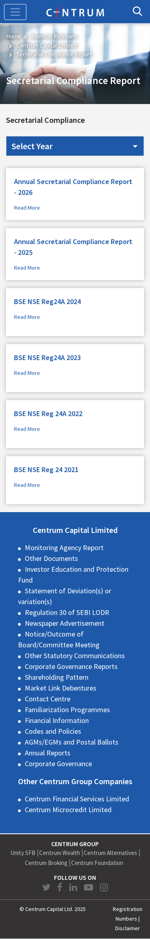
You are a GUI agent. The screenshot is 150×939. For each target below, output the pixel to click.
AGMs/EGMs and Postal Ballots (71, 742)
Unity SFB (23, 853)
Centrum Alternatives (110, 853)
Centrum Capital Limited (46, 45)
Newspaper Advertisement (64, 623)
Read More (27, 207)
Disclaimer (127, 928)
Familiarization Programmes (67, 709)
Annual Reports (47, 752)
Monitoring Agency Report (64, 547)
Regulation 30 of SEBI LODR (67, 612)
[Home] (75, 11)
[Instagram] (104, 887)
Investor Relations (54, 36)
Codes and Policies (53, 731)
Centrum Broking (46, 863)
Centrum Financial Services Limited (77, 798)
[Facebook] (60, 887)
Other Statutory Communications (75, 655)
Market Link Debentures (60, 688)
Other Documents (51, 558)
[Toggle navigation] (15, 12)
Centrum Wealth (59, 853)
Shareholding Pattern (56, 677)
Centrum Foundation (97, 863)
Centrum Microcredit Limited (68, 809)
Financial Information (57, 720)
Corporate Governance (58, 763)
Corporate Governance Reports (71, 666)
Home (13, 36)
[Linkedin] (74, 887)
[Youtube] (89, 887)
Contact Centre (47, 698)
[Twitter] (47, 887)
